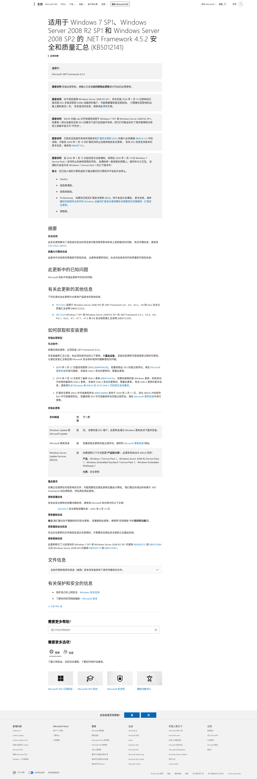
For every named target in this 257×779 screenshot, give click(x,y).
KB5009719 (95, 548)
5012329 (60, 314)
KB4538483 (101, 392)
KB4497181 (78, 145)
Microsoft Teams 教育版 (100, 740)
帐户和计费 (93, 4)
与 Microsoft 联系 (157, 773)
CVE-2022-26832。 (58, 245)
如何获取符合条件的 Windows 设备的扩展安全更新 (89, 201)
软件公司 (172, 759)
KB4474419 (107, 378)
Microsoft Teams (134, 764)
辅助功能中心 (144, 688)
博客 (105, 106)
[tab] (55, 652)
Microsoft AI (132, 731)
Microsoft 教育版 (98, 731)
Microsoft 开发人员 (176, 731)
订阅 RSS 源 (56, 606)
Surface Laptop (18, 735)
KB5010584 (155, 544)
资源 (103, 4)
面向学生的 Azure (98, 764)
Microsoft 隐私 (212, 745)
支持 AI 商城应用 (175, 740)
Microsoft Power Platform (178, 754)
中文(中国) (21, 772)
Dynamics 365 (133, 745)
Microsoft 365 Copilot (136, 759)
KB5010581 (111, 548)
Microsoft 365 (51, 4)
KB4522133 (141, 138)
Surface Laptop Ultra (20, 740)
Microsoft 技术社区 (176, 745)
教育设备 (95, 735)
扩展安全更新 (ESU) (107, 138)
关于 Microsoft (212, 735)
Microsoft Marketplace (177, 750)
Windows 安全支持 (90, 592)
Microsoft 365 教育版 (99, 745)
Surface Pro (17, 731)
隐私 (169, 773)
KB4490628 (101, 367)
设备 (81, 4)
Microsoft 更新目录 (144, 396)
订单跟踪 (56, 740)
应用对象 (54, 55)
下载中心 (56, 735)
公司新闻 (210, 740)
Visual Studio (173, 764)
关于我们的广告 (198, 773)
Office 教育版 (96, 750)
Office (63, 4)
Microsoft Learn (174, 735)
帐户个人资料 (58, 731)
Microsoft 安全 (89, 598)
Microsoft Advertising (136, 754)
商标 (186, 773)
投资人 (209, 750)
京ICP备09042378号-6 (216, 773)
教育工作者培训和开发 (100, 754)
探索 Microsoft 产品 (20, 754)
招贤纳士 (210, 731)
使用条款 (178, 773)
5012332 (60, 304)
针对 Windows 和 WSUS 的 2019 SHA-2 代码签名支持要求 (98, 385)
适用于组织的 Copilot (20, 745)
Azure (130, 740)
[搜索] (155, 630)
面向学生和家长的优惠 (100, 759)
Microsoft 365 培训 (87, 688)
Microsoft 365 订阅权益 (60, 688)
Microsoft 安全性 (116, 688)
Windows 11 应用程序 (21, 759)
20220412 (63, 508)
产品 (71, 4)
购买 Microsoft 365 (120, 4)
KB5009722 (140, 544)
